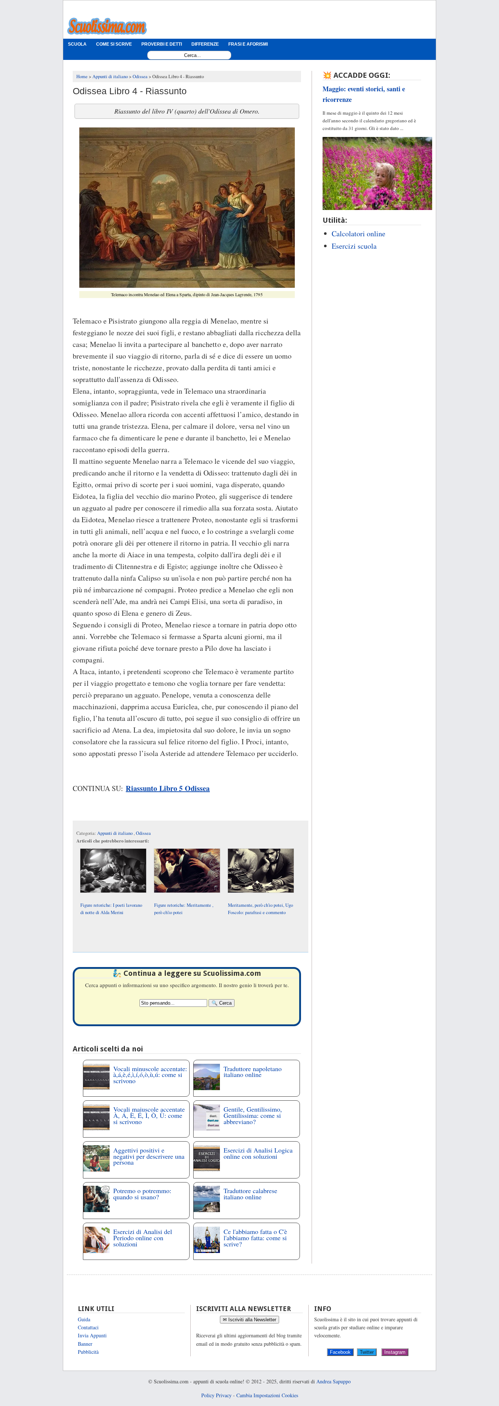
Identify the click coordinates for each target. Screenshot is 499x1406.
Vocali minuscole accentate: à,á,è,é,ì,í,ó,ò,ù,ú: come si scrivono (150, 1074)
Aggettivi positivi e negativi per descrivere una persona (148, 1156)
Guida (84, 1319)
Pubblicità (88, 1351)
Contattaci (88, 1327)
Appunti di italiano (115, 833)
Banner (85, 1343)
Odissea (143, 833)
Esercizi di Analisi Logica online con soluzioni (258, 1153)
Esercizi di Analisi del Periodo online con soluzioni (142, 1237)
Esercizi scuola (354, 246)
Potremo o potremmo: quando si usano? (142, 1193)
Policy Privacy (216, 1395)
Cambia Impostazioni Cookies (267, 1395)
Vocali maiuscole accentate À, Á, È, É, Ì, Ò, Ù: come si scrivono (149, 1115)
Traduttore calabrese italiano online (250, 1193)
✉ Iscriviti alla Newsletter (249, 1319)
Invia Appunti (92, 1335)
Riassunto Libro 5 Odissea (168, 788)
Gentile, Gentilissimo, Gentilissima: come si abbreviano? (253, 1115)
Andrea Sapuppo (333, 1381)
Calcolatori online (358, 233)
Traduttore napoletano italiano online (253, 1071)
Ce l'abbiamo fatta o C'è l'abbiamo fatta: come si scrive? (255, 1237)
